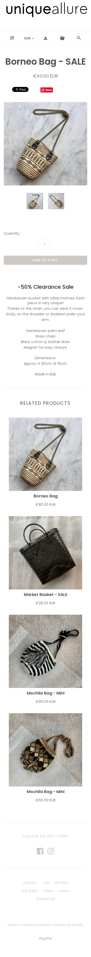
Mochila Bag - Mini (45, 693)
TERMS (48, 891)
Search (64, 891)
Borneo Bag (46, 496)
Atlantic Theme (19, 925)
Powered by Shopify (68, 925)
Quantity (11, 233)
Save (49, 90)
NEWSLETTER (45, 899)
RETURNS (62, 883)
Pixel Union (44, 925)
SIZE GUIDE (29, 891)
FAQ (46, 883)
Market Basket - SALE (45, 594)
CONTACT (30, 883)
